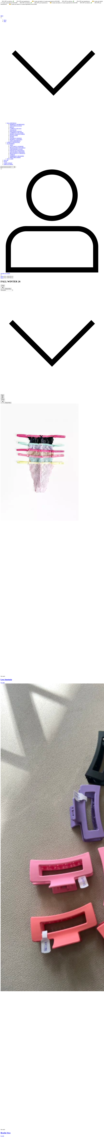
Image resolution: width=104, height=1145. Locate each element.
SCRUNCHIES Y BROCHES (17, 152)
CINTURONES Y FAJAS (16, 149)
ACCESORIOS (10, 143)
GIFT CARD (10, 158)
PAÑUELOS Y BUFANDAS (17, 150)
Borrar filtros (8, 288)
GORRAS (12, 154)
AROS (11, 145)
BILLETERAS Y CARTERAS (17, 153)
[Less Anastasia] (40, 520)
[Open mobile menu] (1, 17)
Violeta (2, 285)
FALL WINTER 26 (11, 123)
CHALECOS (13, 130)
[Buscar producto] (1, 168)
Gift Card (6, 160)
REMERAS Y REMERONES (17, 124)
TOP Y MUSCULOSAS (16, 125)
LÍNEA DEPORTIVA (15, 141)
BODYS (12, 127)
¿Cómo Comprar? (8, 163)
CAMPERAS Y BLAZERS (16, 132)
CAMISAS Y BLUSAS (15, 128)
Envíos (5, 161)
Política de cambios (8, 164)
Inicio (5, 20)
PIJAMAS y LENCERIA (16, 139)
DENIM (12, 136)
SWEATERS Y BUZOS (16, 131)
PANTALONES (14, 135)
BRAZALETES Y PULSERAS (17, 147)
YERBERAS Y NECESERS (17, 156)
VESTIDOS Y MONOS (16, 138)
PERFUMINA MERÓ (15, 157)
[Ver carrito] (1, 275)
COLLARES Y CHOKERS (16, 146)
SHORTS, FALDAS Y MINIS (17, 134)
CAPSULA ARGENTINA (13, 142)
